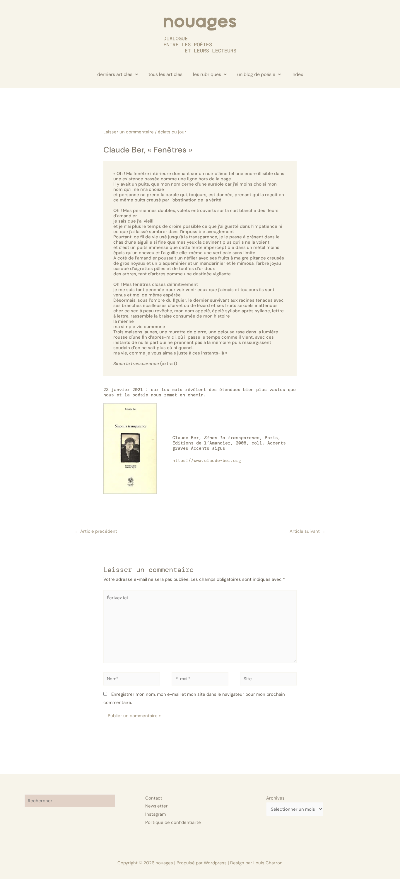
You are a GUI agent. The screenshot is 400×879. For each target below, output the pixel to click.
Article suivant (307, 531)
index (297, 74)
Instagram (155, 814)
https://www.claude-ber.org (206, 461)
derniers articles (114, 74)
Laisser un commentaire (128, 132)
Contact (153, 798)
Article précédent (96, 531)
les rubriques (207, 74)
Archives (275, 798)
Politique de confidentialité (173, 822)
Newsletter (156, 806)
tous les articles (165, 74)
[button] (117, 74)
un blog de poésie (256, 74)
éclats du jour (172, 132)
